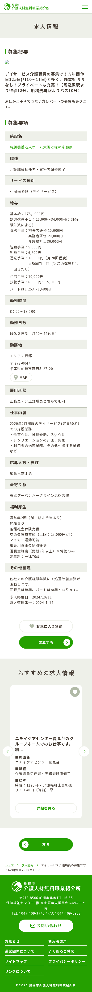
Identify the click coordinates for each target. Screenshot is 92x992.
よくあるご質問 (61, 951)
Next (84, 751)
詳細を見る (46, 808)
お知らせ (12, 941)
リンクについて (18, 971)
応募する (46, 642)
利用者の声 (57, 941)
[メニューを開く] (85, 7)
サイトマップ (16, 961)
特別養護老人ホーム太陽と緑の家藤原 (41, 146)
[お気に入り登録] (75, 692)
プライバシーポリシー (66, 961)
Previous (7, 751)
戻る (46, 844)
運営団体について (20, 951)
